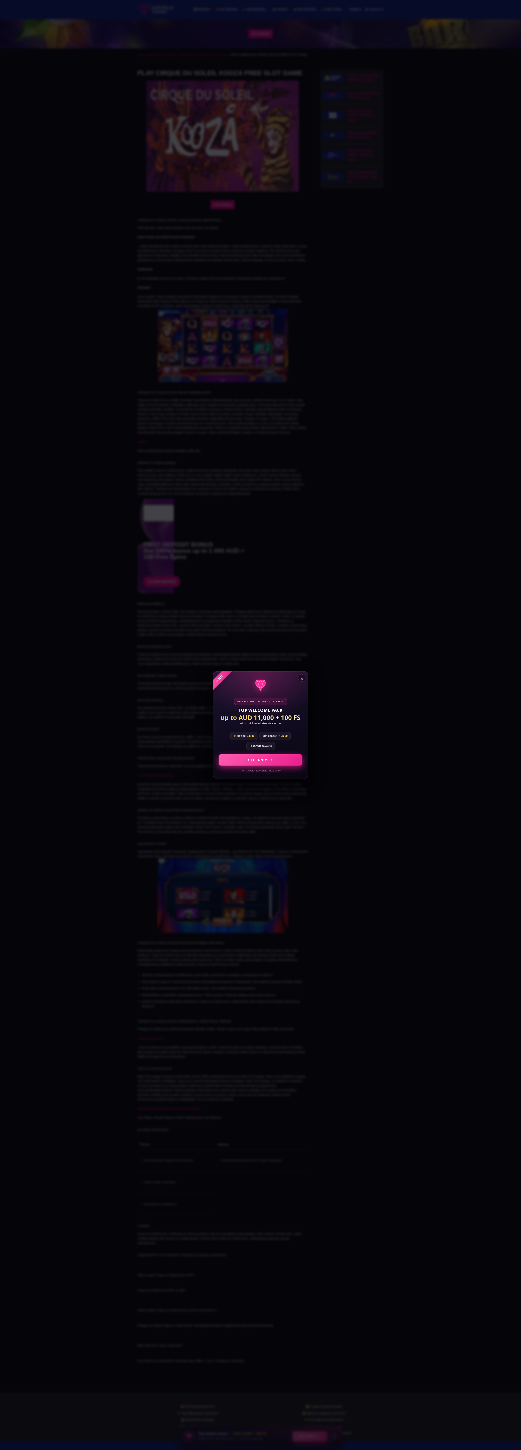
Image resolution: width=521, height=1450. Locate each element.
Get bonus (258, 760)
